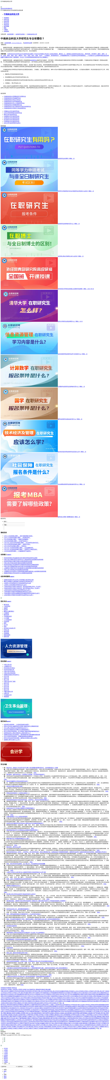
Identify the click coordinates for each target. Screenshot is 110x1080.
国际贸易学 (7, 635)
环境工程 (6, 630)
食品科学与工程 (37, 1009)
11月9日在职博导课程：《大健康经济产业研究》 (18, 551)
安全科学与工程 (31, 1008)
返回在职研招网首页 (6, 8)
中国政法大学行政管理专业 (11, 111)
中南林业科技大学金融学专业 (12, 98)
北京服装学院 (7, 999)
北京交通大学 (84, 996)
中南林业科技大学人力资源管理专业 (14, 103)
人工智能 (6, 618)
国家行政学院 (53, 999)
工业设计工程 (97, 1026)
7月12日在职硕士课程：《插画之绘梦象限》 (16, 539)
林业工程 (12, 1028)
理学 (86, 1020)
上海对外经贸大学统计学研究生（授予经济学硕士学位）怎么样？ (22, 586)
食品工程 (17, 1028)
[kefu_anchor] (4, 1039)
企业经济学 (8, 1011)
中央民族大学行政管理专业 (11, 121)
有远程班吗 (9, 947)
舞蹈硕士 (99, 1016)
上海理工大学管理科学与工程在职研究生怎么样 (17, 583)
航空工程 (32, 1028)
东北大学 (6, 685)
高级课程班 (55, 993)
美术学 (59, 1008)
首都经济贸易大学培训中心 (11, 674)
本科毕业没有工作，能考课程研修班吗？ (18, 909)
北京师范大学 (68, 998)
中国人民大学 (8, 664)
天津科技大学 (38, 1001)
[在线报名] (4, 1041)
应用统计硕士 (25, 1013)
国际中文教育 (31, 1018)
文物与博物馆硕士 (83, 1028)
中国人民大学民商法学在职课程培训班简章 (16, 569)
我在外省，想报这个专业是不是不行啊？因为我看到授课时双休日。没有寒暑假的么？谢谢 (32, 767)
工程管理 (69, 1018)
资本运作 (58, 1020)
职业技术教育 (13, 1021)
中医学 (44, 1013)
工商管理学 (7, 606)
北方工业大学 (46, 999)
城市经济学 (46, 1020)
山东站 (6, 1055)
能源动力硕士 (68, 1023)
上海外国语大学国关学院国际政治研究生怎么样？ (18, 591)
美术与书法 (10, 1018)
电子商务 (79, 1018)
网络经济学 (99, 1018)
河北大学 (48, 1003)
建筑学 (57, 1011)
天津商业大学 (105, 1001)
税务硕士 (57, 1013)
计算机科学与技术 (19, 1009)
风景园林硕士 (67, 1014)
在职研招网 (10, 34)
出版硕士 (62, 1013)
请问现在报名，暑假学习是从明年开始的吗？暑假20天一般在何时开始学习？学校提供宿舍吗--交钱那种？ (36, 900)
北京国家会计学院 (24, 999)
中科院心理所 (92, 996)
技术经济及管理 (91, 1018)
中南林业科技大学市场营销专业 (13, 101)
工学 (36, 1016)
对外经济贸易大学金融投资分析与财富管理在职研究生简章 (20, 558)
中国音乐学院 (83, 994)
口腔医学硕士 (30, 1014)
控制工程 (56, 1026)
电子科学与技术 (63, 1011)
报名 (6, 31)
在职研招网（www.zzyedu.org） (14, 43)
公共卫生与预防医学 (29, 1011)
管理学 (32, 1006)
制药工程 (22, 1028)
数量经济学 (4, 1020)
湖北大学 (75, 999)
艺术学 (51, 1008)
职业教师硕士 (92, 1028)
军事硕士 (52, 1014)
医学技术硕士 (6, 1016)
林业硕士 (16, 1014)
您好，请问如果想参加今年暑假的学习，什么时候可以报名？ (23, 914)
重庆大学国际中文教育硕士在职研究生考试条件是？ (18, 581)
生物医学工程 (6, 1028)
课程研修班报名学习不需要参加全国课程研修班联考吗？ (22, 830)
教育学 (26, 1006)
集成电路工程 (49, 1026)
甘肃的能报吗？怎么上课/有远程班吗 (16, 816)
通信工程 (78, 1025)
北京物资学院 (84, 998)
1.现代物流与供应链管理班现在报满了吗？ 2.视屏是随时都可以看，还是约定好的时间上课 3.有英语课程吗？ (37, 968)
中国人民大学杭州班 (9, 673)
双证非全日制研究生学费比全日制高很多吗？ (17, 729)
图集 (5, 28)
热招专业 (14, 987)
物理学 (9, 1020)
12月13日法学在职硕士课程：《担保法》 (15, 546)
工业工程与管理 (61, 1025)
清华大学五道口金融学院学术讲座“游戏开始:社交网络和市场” (21, 726)
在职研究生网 (28, 43)
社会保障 (11, 1009)
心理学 (66, 1006)
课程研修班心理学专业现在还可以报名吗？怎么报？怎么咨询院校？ (25, 932)
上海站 (6, 1050)
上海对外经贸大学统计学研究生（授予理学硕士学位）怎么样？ (22, 588)
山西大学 (6, 693)
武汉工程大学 (21, 998)
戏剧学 (41, 1020)
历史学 (103, 1014)
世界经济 (74, 1018)
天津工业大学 (46, 1001)
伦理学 (41, 1021)
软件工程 (66, 1009)
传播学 (93, 1021)
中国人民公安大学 (67, 994)
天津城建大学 (69, 1001)
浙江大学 (6, 679)
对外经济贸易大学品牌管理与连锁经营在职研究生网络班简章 (21, 564)
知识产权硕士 (39, 1018)
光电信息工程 (94, 1025)
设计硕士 (16, 1018)
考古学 (97, 1008)
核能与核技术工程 (46, 1028)
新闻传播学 (73, 1008)
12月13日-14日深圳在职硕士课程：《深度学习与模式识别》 (21, 549)
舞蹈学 (53, 1011)
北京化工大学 (26, 996)
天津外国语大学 (96, 1001)
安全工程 (38, 1026)
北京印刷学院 (33, 999)
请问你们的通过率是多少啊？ (14, 786)
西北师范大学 (77, 1001)
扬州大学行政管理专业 (10, 114)
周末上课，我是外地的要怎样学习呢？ (17, 952)
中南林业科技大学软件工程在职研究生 (15, 108)
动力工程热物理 (85, 1025)
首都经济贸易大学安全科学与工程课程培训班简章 (18, 573)
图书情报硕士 (84, 1013)
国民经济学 (64, 1021)
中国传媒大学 (100, 996)
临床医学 (78, 1011)
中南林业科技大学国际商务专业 (13, 105)
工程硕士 (50, 1025)
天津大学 (23, 1001)
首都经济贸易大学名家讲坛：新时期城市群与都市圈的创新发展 (22, 734)
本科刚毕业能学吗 (11, 926)
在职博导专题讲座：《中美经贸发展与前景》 (17, 724)
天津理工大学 (53, 1001)
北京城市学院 (15, 999)
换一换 (62, 1003)
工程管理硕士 (89, 1014)
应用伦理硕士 (62, 1018)
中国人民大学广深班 (9, 681)
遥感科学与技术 (63, 1016)
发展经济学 (14, 1011)
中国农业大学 (50, 994)
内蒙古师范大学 (8, 691)
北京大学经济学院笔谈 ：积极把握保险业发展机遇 (18, 736)
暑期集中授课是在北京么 (13, 885)
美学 (62, 1008)
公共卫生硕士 (96, 1011)
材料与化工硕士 (50, 1023)
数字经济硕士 (55, 1018)
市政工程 (21, 1020)
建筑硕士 (57, 1014)
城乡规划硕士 (69, 1013)
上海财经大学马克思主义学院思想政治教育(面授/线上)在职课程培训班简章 (25, 571)
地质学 (47, 1008)
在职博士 (15, 989)
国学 (5, 623)
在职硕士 (10, 989)
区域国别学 (64, 1020)
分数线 (6, 29)
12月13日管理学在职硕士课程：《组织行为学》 (17, 544)
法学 (29, 1006)
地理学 (88, 1009)
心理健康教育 (71, 1021)
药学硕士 (41, 1014)
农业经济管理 (72, 1011)
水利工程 (61, 1026)
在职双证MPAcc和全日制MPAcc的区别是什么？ (17, 733)
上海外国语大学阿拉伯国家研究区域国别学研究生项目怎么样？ (22, 593)
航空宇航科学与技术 (27, 1023)
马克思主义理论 (5, 1021)
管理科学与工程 (6, 1008)
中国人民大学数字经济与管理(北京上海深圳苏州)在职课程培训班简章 (23, 559)
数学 (106, 1014)
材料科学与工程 (95, 1020)
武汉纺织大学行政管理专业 (11, 119)
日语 (89, 1021)
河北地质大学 (55, 1003)
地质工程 (11, 1026)
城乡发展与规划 (98, 1009)
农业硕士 (77, 1014)
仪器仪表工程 (4, 1026)
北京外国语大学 (68, 993)
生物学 (89, 1020)
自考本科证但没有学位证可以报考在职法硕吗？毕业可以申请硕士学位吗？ (28, 54)
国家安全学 (89, 1016)
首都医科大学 (19, 996)
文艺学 (53, 1028)
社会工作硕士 (104, 1011)
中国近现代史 (105, 1021)
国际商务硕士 (38, 1013)
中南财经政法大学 (47, 993)
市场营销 (6, 633)
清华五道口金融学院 (99, 999)
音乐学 (55, 1008)
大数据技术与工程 (60, 1028)
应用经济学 (105, 1018)
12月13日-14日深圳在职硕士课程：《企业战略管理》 (19, 547)
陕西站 (6, 1057)
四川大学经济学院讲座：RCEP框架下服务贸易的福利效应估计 (21, 731)
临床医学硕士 (22, 1014)
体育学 (48, 1013)
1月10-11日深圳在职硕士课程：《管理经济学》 (17, 537)
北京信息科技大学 (11, 994)
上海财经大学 (8, 666)
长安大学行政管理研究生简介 (12, 123)
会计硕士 (31, 1013)
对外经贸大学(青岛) (9, 668)
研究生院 (20, 1021)
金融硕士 (71, 1009)
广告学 (33, 1020)
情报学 (62, 1009)
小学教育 (83, 1021)
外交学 (88, 1006)
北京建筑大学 (13, 998)
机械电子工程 (15, 1020)
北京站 (6, 1048)
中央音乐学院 (61, 999)
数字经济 (6, 604)
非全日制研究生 (30, 989)
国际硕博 (38, 989)
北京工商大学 (76, 998)
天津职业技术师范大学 (39, 1003)
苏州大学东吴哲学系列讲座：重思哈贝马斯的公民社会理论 (20, 738)
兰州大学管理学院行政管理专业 (13, 113)
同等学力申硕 (22, 989)
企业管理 (6, 621)
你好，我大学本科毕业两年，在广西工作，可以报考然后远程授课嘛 (25, 863)
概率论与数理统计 (9, 611)
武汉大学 (6, 686)
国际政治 (70, 1006)
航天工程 (38, 1028)
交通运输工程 (31, 1026)
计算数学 (6, 613)
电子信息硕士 (37, 1023)
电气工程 (40, 1025)
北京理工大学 (69, 996)
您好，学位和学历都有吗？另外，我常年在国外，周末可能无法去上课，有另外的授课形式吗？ (33, 919)
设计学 (45, 1016)
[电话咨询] (4, 1038)
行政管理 (21, 1006)
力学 (102, 1023)
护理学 (73, 1014)
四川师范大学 (29, 998)
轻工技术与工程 (88, 1026)
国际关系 (92, 1006)
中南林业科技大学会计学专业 (12, 99)
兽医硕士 (11, 1014)
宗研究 (55, 1025)
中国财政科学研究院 (86, 1001)
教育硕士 (38, 1011)
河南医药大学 (61, 998)
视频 (6, 26)
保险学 (75, 1006)
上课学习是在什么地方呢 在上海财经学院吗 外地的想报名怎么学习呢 (26, 872)
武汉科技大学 (58, 994)
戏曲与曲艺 (4, 1018)
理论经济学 (81, 1020)
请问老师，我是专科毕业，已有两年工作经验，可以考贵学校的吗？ (25, 774)
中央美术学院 (82, 999)
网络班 (43, 989)
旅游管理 (48, 1009)
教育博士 (105, 1009)
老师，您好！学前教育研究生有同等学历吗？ (19, 879)
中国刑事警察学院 (100, 994)
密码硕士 (25, 1016)
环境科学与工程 (16, 1023)
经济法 (83, 1011)
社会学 (59, 1006)
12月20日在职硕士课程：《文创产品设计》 (16, 541)
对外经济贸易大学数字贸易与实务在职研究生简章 (18, 561)
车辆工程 (45, 1025)
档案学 (55, 1006)
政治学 (58, 1009)
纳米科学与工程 (81, 1016)
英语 (5, 626)
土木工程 (73, 1025)
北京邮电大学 (77, 996)
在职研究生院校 (20, 34)
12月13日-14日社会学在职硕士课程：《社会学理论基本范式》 (21, 542)
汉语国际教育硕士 (27, 1025)
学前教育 (78, 1021)
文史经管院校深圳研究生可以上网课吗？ (36, 57)
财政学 (44, 1009)
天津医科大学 (20, 1003)
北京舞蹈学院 (102, 993)
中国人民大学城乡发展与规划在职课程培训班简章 (18, 563)
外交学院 (39, 999)
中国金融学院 (20, 994)
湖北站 (6, 1058)
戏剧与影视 (105, 1016)
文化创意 (78, 1008)
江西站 (6, 1062)
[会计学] (16, 761)
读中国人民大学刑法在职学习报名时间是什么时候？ (21, 894)
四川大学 (6, 688)
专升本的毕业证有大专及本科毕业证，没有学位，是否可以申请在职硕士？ (27, 799)
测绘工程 (16, 1026)
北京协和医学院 (10, 996)
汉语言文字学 (97, 1014)
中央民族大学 (69, 999)
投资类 (97, 1006)
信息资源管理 (49, 1006)
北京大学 (6, 676)
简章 (6, 21)
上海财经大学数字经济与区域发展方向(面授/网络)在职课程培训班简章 (24, 568)
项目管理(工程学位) (16, 1025)
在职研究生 (33, 60)
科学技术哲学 (35, 1021)
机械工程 (68, 1025)
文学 (34, 1016)
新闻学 (100, 1006)
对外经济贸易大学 (9, 669)
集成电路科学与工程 (53, 1016)
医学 (42, 1016)
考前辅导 (6, 696)
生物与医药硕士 (83, 1023)
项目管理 (6, 631)
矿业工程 (66, 1026)
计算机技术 (8, 1025)
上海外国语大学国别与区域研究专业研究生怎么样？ (18, 595)
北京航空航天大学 (86, 993)
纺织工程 (81, 1026)
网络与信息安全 (69, 1028)
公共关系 (84, 1018)
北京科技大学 (42, 996)
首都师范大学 (92, 998)
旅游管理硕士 (77, 1013)
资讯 (6, 23)
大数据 (36, 1006)
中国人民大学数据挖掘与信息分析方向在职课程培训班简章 (20, 566)
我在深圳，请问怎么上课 (13, 847)
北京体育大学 (95, 993)
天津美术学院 (12, 1003)
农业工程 (35, 1025)
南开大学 (6, 683)
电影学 (37, 1020)
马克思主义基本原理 (6, 1023)
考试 (6, 24)
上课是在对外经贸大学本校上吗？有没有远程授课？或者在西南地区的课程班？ (29, 976)
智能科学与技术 (72, 1016)
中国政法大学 (77, 993)
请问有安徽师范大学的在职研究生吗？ (17, 781)
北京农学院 (6, 998)
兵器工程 (27, 1028)
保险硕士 (90, 1013)
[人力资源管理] (16, 658)
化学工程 (105, 1025)
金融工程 (53, 1009)
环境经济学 (84, 1008)
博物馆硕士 (24, 1018)
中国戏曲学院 (76, 994)
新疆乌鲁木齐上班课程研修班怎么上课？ (18, 838)
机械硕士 (43, 1023)
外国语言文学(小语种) (17, 1008)
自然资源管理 (92, 1008)
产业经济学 (66, 1008)
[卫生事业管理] (16, 718)
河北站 (6, 1060)
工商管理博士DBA (73, 1020)
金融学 (6, 608)
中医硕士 (20, 1016)
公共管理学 (15, 1006)
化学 (85, 1009)
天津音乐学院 (4, 1003)
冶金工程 (43, 1026)
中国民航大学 (17, 1001)
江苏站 (6, 1053)
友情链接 (3, 987)
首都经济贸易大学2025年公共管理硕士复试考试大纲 (18, 579)
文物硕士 (30, 1016)
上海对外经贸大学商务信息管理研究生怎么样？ (17, 590)
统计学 (25, 1008)
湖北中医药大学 (9, 1001)
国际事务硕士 (47, 1018)
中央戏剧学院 (89, 999)
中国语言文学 (42, 1006)
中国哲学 (45, 1021)
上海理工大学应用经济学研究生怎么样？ (15, 585)
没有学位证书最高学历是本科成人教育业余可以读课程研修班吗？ (25, 823)
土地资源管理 (28, 1020)
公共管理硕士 (89, 1011)
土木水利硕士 (75, 1023)
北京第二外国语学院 (51, 996)
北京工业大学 (34, 996)
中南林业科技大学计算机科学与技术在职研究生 (17, 106)
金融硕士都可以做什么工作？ (12, 739)
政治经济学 (9, 1006)
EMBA (62, 1014)
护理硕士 (36, 1014)
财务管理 (6, 636)
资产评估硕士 (97, 1013)
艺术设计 (98, 1023)
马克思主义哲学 (27, 1021)
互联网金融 (20, 1011)
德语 (87, 1021)
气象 (20, 1018)
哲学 (62, 1006)
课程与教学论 (13, 1016)
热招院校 (8, 987)
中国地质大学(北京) (40, 994)
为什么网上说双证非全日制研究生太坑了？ (16, 728)
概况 (6, 17)
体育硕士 (5, 1014)
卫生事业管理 (8, 616)
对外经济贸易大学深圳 (39, 998)
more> (9, 554)
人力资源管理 (8, 619)
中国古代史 (98, 1021)
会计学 (6, 624)
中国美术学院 (91, 994)
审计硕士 (103, 1013)
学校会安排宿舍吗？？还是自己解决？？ (18, 793)
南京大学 (6, 690)
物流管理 (6, 614)
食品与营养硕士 (104, 1020)
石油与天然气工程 (74, 1026)
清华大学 (6, 678)
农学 (39, 1016)
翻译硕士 (9, 1013)
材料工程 (100, 1025)
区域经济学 (51, 1021)
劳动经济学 (102, 1008)
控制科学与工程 (79, 1009)
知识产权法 (53, 1020)
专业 (6, 19)
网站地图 (48, 989)
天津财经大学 (30, 1001)
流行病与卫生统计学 (9, 628)
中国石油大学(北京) (29, 994)
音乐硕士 (94, 1016)
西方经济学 (58, 1021)
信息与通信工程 (40, 1008)
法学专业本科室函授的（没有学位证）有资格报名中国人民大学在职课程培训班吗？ (30, 961)
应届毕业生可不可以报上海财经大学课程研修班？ (20, 808)
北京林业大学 (61, 996)
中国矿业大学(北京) (51, 998)
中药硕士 (47, 1014)
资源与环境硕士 (59, 1023)
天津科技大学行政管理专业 (11, 118)
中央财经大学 (8, 695)
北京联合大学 (99, 998)
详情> (35, 772)
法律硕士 (52, 1013)
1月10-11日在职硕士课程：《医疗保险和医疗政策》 (18, 536)
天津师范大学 (61, 1001)
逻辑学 (76, 1028)
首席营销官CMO (28, 1009)
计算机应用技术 (81, 1006)
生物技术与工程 (23, 1026)
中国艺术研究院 (28, 1003)
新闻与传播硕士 (16, 1013)
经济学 (6, 609)
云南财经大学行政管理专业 (11, 116)
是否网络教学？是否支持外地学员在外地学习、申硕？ (21, 939)
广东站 (6, 1051)
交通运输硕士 (92, 1023)
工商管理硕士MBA (46, 1011)
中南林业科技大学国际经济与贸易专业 (15, 96)
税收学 (92, 1009)
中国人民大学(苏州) (9, 671)
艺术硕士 (83, 1014)
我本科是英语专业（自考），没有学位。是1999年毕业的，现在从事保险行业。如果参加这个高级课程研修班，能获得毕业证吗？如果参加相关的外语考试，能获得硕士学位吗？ (56, 852)
